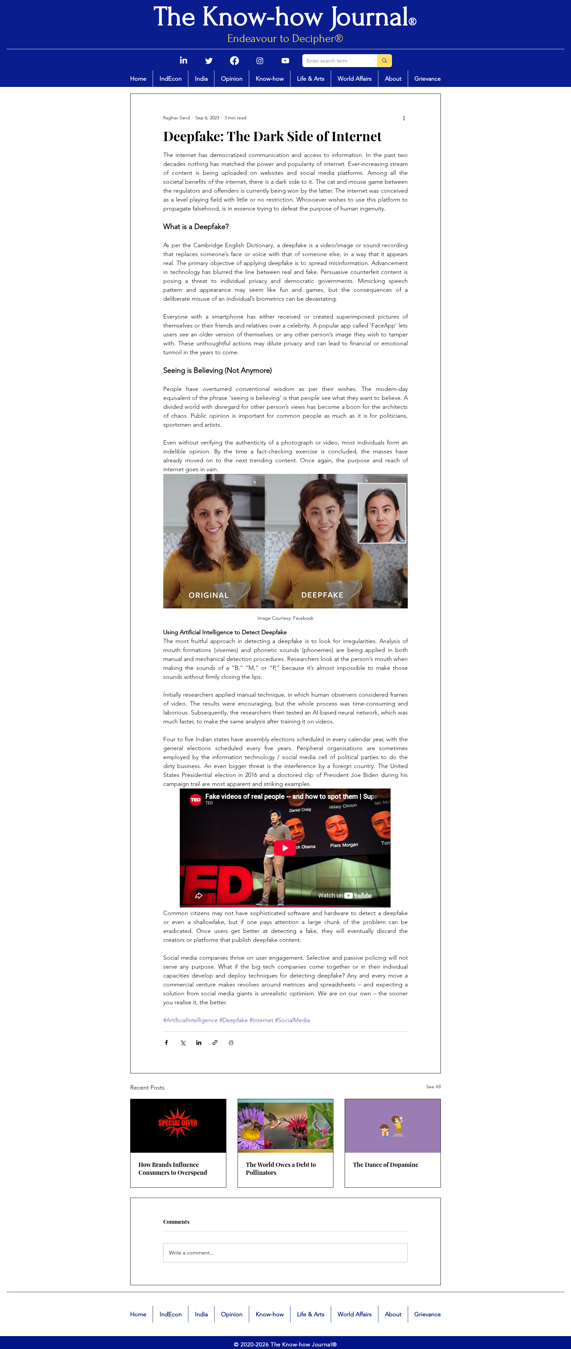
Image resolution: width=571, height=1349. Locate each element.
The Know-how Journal (281, 16)
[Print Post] (231, 1042)
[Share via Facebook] (166, 1042)
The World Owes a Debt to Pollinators (281, 1168)
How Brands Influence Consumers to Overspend (172, 1168)
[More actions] (404, 118)
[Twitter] (209, 60)
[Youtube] (285, 60)
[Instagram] (259, 60)
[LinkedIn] (183, 60)
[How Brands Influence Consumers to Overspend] (178, 1126)
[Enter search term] (384, 61)
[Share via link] (215, 1042)
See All (433, 1087)
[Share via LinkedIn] (199, 1042)
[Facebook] (234, 60)
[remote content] (285, 849)
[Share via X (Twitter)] (182, 1042)
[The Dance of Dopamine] (392, 1126)
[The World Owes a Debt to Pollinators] (285, 1126)
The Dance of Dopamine (385, 1165)
